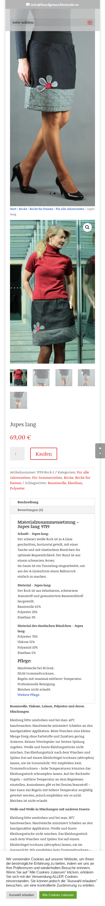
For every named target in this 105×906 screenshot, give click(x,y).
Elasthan (75, 482)
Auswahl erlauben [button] (21, 895)
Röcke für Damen (41, 209)
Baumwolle (57, 482)
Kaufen (44, 453)
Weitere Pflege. (29, 694)
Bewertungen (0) (30, 510)
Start (13, 209)
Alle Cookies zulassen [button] (58, 895)
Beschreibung (28, 502)
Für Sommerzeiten (47, 477)
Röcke (23, 209)
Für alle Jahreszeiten (70, 209)
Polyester (17, 488)
